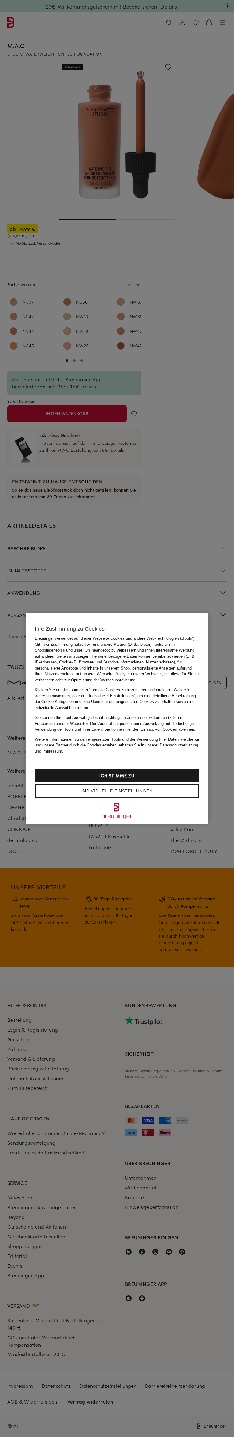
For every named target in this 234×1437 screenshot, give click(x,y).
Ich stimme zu (116, 775)
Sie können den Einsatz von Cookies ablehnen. (149, 729)
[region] (117, 718)
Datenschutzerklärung (179, 745)
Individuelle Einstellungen (116, 790)
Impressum (52, 751)
